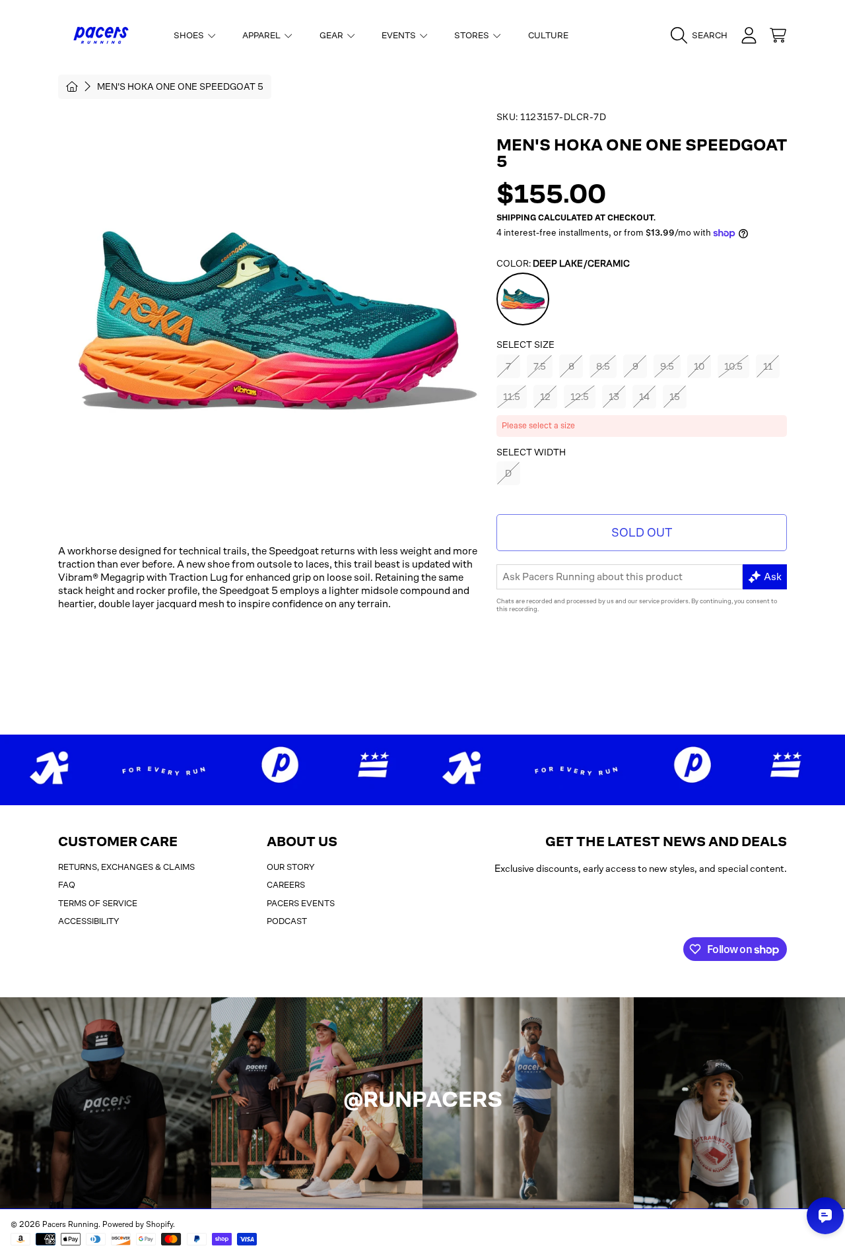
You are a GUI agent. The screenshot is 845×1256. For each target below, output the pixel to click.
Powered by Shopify (137, 1224)
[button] (702, 35)
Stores (472, 35)
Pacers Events (301, 903)
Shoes (190, 35)
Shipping (516, 217)
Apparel (262, 35)
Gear (332, 35)
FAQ (66, 885)
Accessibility (88, 921)
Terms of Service (97, 903)
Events (400, 35)
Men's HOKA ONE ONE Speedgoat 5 (180, 86)
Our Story (291, 867)
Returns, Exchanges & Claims (126, 867)
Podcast (287, 921)
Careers (286, 885)
